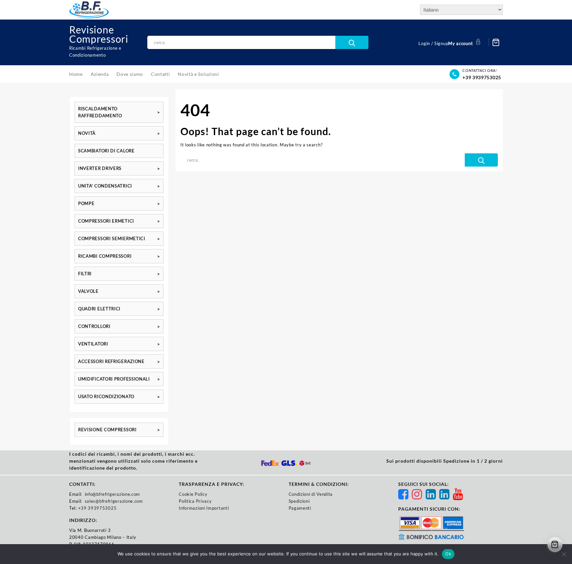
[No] (563, 554)
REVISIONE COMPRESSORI (107, 429)
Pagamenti (300, 508)
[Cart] (496, 42)
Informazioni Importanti (204, 508)
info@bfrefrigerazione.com (112, 494)
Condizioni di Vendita (311, 494)
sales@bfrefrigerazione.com (114, 501)
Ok (448, 553)
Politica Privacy (195, 501)
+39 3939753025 (481, 77)
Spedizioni (299, 501)
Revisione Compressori (98, 34)
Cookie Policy (193, 494)
